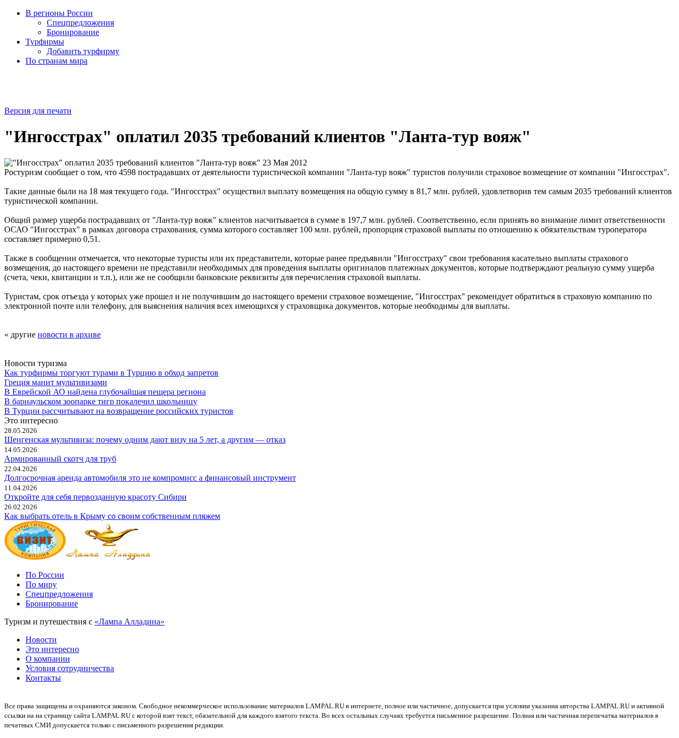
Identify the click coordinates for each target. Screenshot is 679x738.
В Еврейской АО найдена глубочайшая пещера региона (105, 391)
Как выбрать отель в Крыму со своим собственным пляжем (112, 515)
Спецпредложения (80, 22)
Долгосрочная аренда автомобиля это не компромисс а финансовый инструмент (150, 477)
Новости (41, 639)
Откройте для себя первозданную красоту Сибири (95, 496)
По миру (41, 584)
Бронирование (73, 32)
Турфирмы (44, 41)
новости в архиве (69, 334)
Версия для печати (38, 110)
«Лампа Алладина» (129, 621)
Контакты (43, 677)
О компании (47, 658)
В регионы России (59, 13)
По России (44, 574)
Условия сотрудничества (69, 668)
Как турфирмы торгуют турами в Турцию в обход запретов (111, 372)
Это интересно (52, 649)
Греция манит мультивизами (55, 382)
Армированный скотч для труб (60, 458)
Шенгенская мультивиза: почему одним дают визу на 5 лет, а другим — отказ (144, 439)
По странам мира (56, 60)
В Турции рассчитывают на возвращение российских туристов (118, 410)
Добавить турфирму (83, 51)
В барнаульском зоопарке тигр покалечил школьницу (100, 401)
